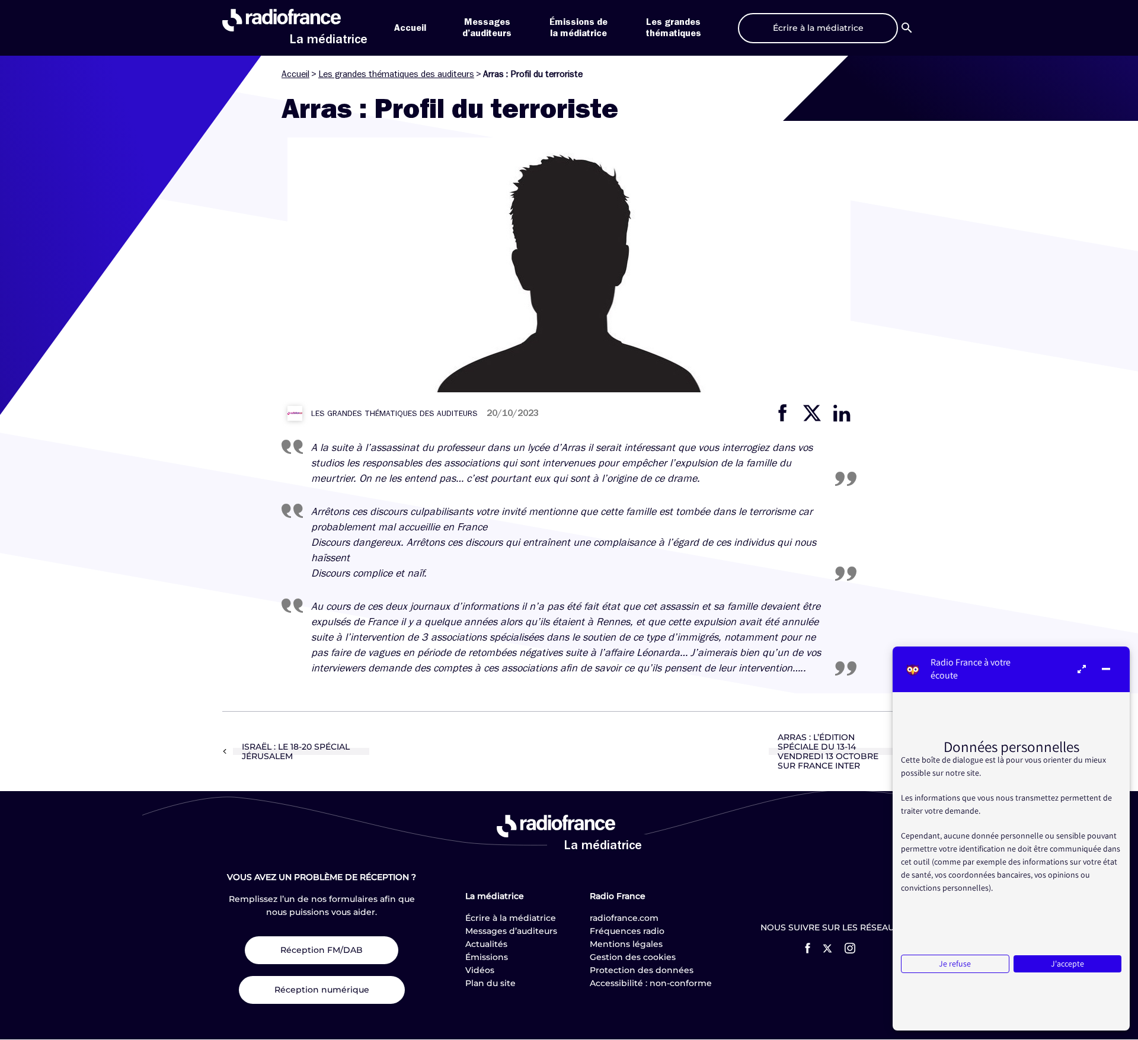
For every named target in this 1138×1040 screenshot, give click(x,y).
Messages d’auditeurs (511, 931)
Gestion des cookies (633, 957)
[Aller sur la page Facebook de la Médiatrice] (807, 948)
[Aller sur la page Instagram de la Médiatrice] (850, 948)
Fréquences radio (627, 931)
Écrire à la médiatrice (510, 918)
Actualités (486, 944)
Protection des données (641, 970)
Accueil (410, 28)
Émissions (486, 957)
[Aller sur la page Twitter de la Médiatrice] (827, 948)
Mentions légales (626, 944)
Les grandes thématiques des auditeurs (396, 74)
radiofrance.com (624, 918)
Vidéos (479, 970)
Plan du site (490, 983)
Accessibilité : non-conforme (651, 983)
